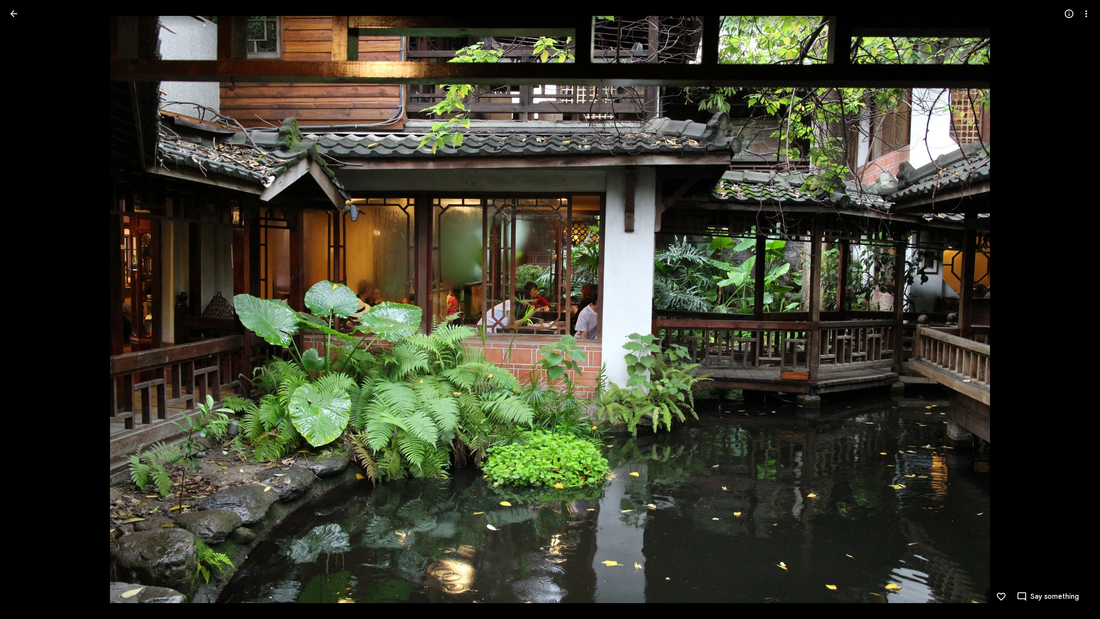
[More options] (1086, 13)
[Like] (1001, 596)
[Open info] (1069, 13)
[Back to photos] (13, 13)
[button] (24, 309)
